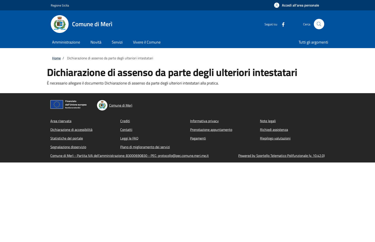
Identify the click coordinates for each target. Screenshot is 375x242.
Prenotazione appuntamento (211, 129)
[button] (296, 5)
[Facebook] (281, 24)
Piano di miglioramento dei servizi (145, 146)
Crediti (125, 120)
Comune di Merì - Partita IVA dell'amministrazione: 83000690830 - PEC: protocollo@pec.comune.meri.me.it (129, 155)
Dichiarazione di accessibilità (71, 129)
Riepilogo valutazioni (275, 138)
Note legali (268, 120)
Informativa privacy (204, 120)
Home (56, 58)
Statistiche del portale (66, 138)
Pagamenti (198, 138)
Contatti (126, 129)
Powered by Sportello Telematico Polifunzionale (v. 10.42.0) (281, 155)
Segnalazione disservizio (68, 146)
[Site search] (319, 24)
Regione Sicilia (60, 5)
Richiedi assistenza (274, 129)
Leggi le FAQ (129, 138)
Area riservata (60, 120)
